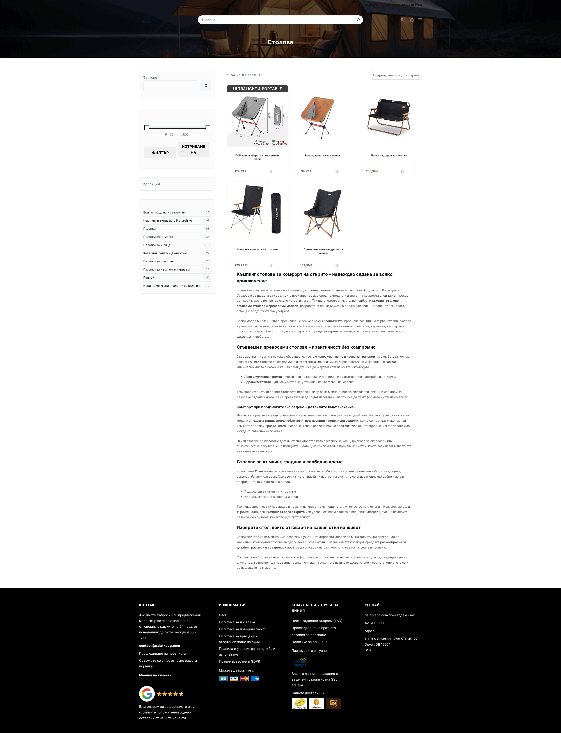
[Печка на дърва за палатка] (389, 116)
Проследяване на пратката (314, 628)
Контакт (371, 5)
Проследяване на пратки (402, 5)
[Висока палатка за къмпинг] (323, 116)
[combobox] (277, 20)
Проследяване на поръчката (162, 653)
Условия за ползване (309, 635)
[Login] (402, 20)
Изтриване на (193, 149)
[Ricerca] (205, 85)
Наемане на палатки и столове (257, 249)
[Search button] (358, 19)
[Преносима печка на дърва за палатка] (323, 209)
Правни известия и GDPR (239, 661)
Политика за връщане (309, 642)
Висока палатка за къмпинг (323, 155)
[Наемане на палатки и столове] (257, 209)
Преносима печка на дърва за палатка (323, 251)
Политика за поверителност (242, 629)
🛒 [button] (403, 171)
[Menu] (420, 20)
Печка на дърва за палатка (389, 155)
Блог (223, 615)
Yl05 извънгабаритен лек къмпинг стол (257, 157)
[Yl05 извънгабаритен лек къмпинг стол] (257, 116)
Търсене (150, 77)
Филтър (160, 153)
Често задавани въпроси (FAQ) (317, 621)
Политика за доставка (237, 622)
